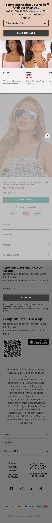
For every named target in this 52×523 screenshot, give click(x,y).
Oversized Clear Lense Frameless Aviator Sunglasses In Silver (12, 82)
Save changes (26, 33)
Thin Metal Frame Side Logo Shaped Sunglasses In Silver (35, 82)
